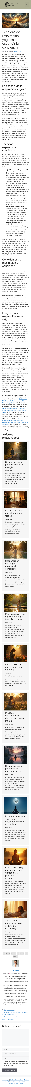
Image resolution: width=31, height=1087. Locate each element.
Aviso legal (5, 1080)
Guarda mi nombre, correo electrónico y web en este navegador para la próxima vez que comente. (16, 1063)
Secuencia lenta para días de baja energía (14, 465)
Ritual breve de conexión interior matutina (14, 667)
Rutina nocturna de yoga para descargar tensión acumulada (15, 820)
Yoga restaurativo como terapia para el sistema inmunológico (14, 924)
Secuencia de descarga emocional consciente (12, 565)
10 (26, 953)
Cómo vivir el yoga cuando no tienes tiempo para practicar (14, 871)
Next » (15, 956)
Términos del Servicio (18, 1082)
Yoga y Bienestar (9, 1010)
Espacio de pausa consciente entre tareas (14, 513)
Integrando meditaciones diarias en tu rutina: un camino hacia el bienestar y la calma (14, 410)
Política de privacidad (16, 1080)
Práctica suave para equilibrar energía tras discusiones (15, 617)
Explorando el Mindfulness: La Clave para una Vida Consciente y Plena (14, 401)
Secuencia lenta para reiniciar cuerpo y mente (13, 769)
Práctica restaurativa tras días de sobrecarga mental (15, 717)
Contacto (10, 1083)
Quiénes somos (19, 1083)
